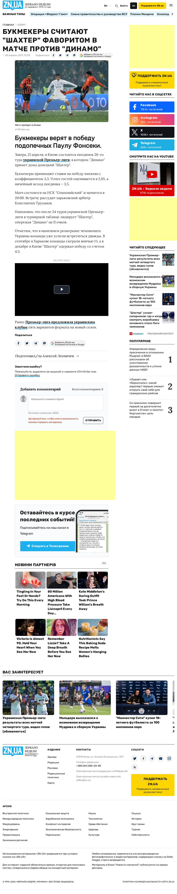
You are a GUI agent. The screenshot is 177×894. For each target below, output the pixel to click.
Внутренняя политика (16, 813)
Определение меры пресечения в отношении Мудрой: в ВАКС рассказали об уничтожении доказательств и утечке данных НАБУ (146, 359)
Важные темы (14, 14)
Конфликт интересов (58, 824)
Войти (124, 5)
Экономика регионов (15, 840)
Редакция (53, 762)
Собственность (141, 834)
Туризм (136, 829)
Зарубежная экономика (60, 818)
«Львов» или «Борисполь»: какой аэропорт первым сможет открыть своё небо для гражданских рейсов (146, 386)
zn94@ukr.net (120, 771)
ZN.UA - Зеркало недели (152, 189)
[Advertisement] (65, 465)
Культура (93, 834)
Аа (133, 5)
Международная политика (18, 818)
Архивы (52, 757)
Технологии (95, 818)
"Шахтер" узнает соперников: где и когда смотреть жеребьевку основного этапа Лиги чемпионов (145, 319)
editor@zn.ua (83, 780)
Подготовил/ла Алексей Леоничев (44, 356)
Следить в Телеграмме (50, 546)
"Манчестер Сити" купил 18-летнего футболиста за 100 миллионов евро (142, 300)
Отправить (93, 420)
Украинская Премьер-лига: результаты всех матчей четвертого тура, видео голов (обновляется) (144, 262)
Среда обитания (98, 824)
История (137, 818)
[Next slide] (171, 14)
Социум (136, 813)
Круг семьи (138, 824)
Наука (92, 813)
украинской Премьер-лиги (46, 160)
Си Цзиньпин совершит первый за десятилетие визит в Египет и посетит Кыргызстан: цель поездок (146, 409)
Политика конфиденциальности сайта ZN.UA (148, 881)
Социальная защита (57, 813)
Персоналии (53, 834)
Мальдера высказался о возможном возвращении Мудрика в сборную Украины (145, 282)
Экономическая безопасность (63, 829)
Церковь (93, 829)
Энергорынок (10, 829)
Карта (51, 782)
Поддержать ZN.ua (152, 5)
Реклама (53, 768)
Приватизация (11, 834)
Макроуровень (11, 824)
